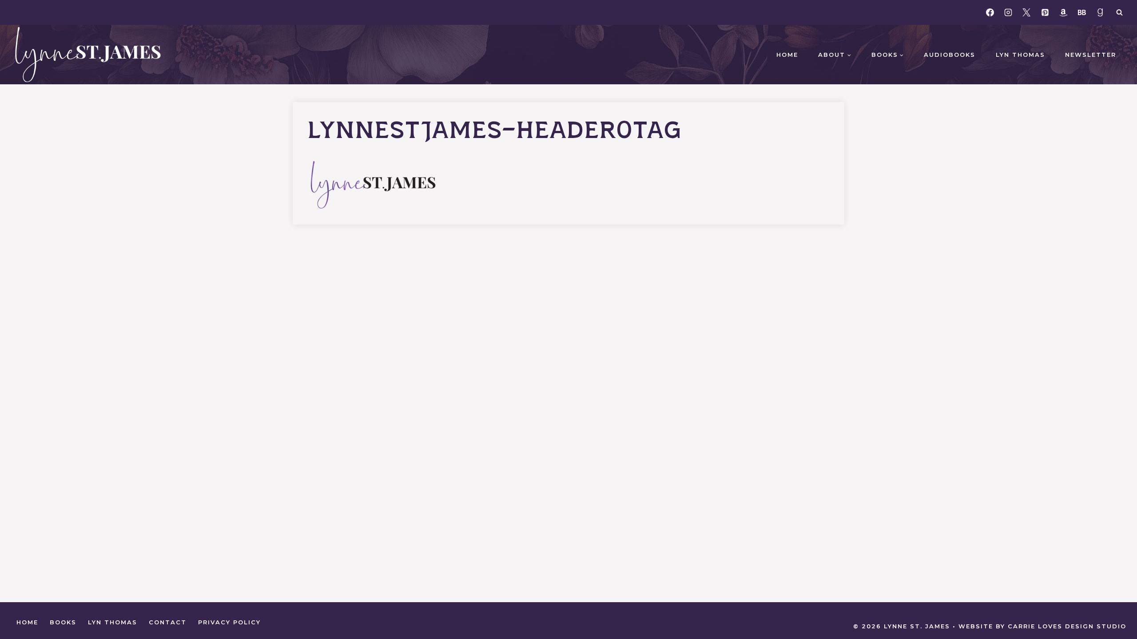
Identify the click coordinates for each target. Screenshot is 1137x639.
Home (787, 54)
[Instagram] (1008, 12)
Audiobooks (949, 54)
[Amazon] (1063, 12)
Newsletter (1090, 54)
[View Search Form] (1119, 12)
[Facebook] (990, 12)
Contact (168, 622)
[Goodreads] (1100, 12)
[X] (1026, 12)
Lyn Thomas (1020, 54)
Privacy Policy (229, 622)
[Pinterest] (1045, 12)
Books (63, 622)
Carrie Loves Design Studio (1067, 626)
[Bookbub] (1082, 12)
